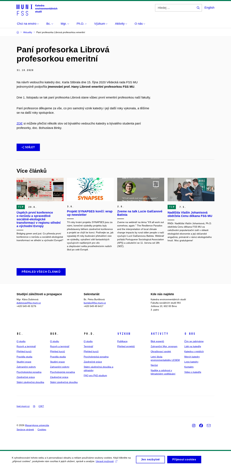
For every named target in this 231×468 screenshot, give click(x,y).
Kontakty (189, 366)
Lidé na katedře (192, 346)
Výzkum (123, 334)
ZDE (20, 123)
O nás (189, 334)
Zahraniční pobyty (26, 366)
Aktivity (159, 334)
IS (34, 406)
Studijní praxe (24, 361)
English (209, 7)
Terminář (88, 346)
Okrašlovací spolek (161, 351)
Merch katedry (192, 356)
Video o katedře (192, 372)
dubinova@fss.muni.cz (29, 302)
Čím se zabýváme (194, 341)
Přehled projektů (126, 346)
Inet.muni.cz (23, 406)
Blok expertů (157, 341)
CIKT (41, 406)
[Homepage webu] (37, 10)
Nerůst (154, 365)
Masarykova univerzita (37, 425)
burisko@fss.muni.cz (95, 302)
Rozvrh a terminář (26, 346)
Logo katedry (191, 361)
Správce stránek (25, 429)
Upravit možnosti (105, 461)
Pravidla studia (24, 356)
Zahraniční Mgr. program (164, 346)
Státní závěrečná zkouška (30, 382)
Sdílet (30, 147)
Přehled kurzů (24, 351)
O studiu (21, 341)
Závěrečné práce (26, 377)
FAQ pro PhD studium (95, 375)
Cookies (42, 429)
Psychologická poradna (29, 372)
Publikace (122, 341)
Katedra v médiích (194, 351)
